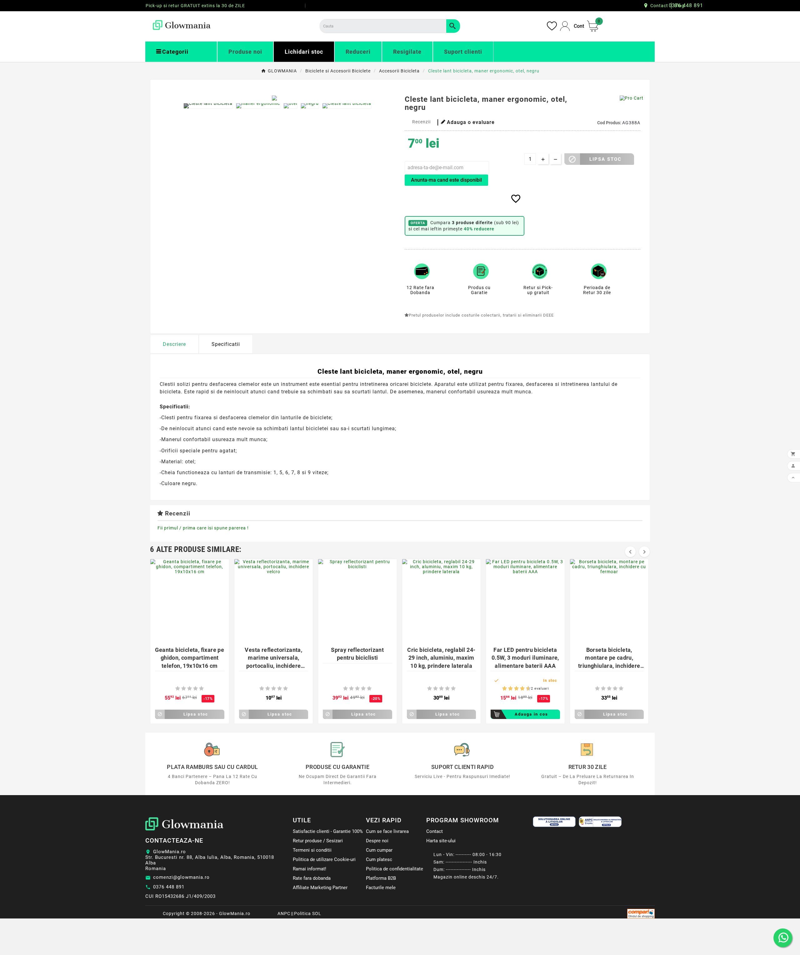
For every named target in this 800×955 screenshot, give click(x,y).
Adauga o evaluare (471, 122)
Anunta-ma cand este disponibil (446, 180)
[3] (189, 688)
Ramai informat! (309, 869)
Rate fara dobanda (312, 878)
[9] (525, 688)
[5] (201, 688)
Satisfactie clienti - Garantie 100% (328, 831)
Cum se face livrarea (387, 831)
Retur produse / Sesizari (318, 841)
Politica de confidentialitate (394, 869)
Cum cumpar (379, 850)
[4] (195, 688)
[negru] (310, 105)
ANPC (284, 913)
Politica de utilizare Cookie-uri (324, 859)
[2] (183, 688)
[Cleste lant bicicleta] (208, 105)
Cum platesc (379, 859)
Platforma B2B (381, 878)
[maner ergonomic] (258, 105)
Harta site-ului (441, 841)
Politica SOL (307, 913)
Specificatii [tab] (226, 344)
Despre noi (377, 841)
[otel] (290, 105)
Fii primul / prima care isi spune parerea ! (203, 527)
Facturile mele (381, 887)
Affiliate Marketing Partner (320, 887)
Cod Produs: (609, 122)
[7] (519, 688)
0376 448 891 (168, 887)
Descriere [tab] (174, 344)
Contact (659, 5)
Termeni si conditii (312, 850)
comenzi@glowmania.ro (181, 877)
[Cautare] (453, 26)
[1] (177, 688)
